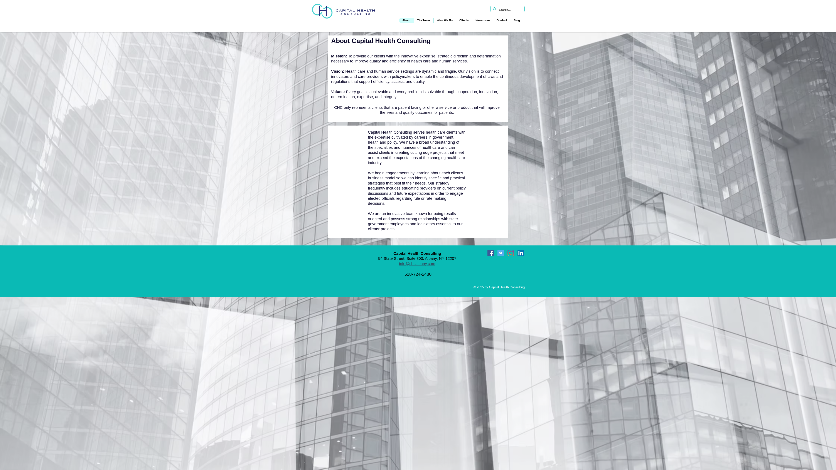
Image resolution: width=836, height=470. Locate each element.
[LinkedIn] (520, 253)
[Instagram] (510, 253)
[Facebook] (490, 253)
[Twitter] (500, 253)
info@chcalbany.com (417, 264)
